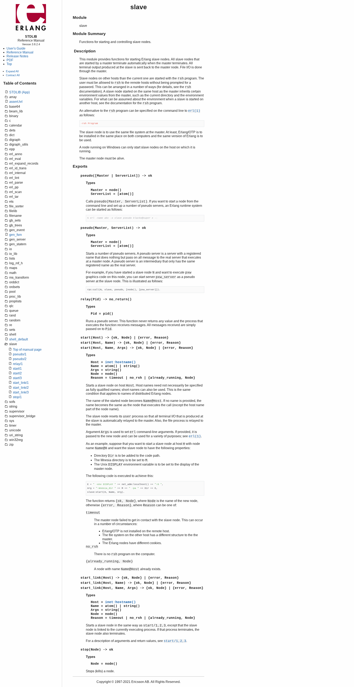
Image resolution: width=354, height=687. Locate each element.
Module (80, 17)
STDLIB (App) (19, 92)
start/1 (17, 368)
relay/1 (18, 364)
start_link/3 (21, 392)
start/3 (17, 378)
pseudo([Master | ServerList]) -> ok (116, 176)
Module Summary (89, 34)
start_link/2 (21, 387)
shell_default (18, 339)
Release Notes (17, 56)
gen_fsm (15, 234)
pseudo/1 (19, 354)
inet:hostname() (120, 362)
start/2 (17, 373)
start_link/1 (21, 382)
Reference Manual (20, 52)
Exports (80, 166)
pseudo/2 (19, 359)
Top (9, 64)
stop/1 (17, 397)
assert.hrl (16, 101)
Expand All (12, 71)
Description (85, 51)
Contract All (13, 75)
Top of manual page (27, 349)
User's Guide (16, 48)
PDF (10, 60)
